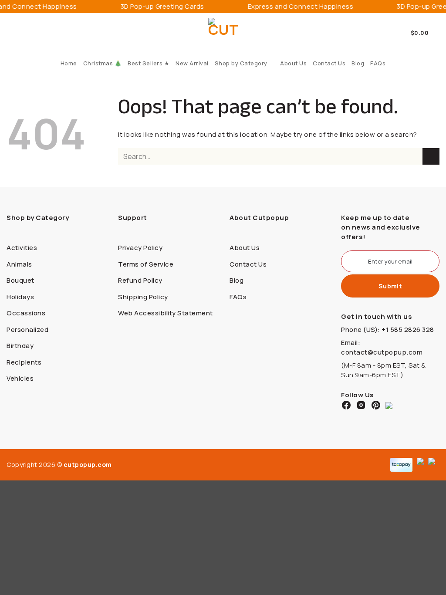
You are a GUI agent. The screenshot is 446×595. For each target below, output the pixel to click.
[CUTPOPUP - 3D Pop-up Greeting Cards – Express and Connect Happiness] (223, 33)
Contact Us (329, 63)
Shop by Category (241, 63)
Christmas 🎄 (102, 63)
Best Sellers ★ (148, 63)
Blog (357, 63)
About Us (293, 63)
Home (69, 63)
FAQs (377, 63)
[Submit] (430, 156)
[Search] (10, 32)
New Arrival (192, 63)
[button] (425, 32)
